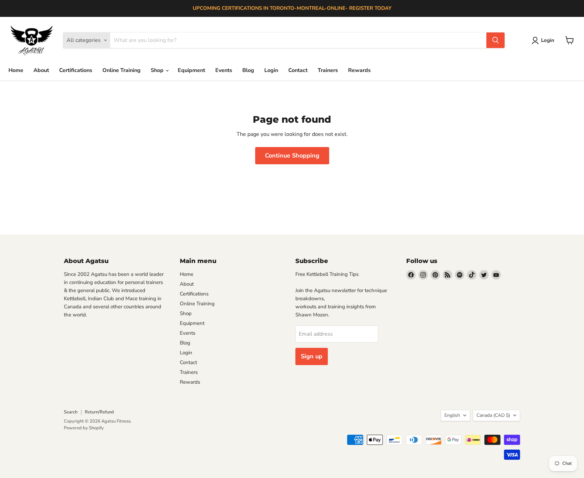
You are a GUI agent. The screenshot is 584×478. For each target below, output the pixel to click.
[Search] (495, 40)
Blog (248, 70)
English (452, 415)
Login (271, 70)
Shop (158, 70)
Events (223, 70)
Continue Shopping (292, 155)
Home (15, 70)
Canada (493, 415)
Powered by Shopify (84, 428)
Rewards (359, 70)
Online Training (121, 70)
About (41, 70)
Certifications (75, 70)
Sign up (311, 356)
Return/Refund (99, 412)
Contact (298, 70)
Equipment (191, 70)
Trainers (328, 70)
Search (70, 412)
